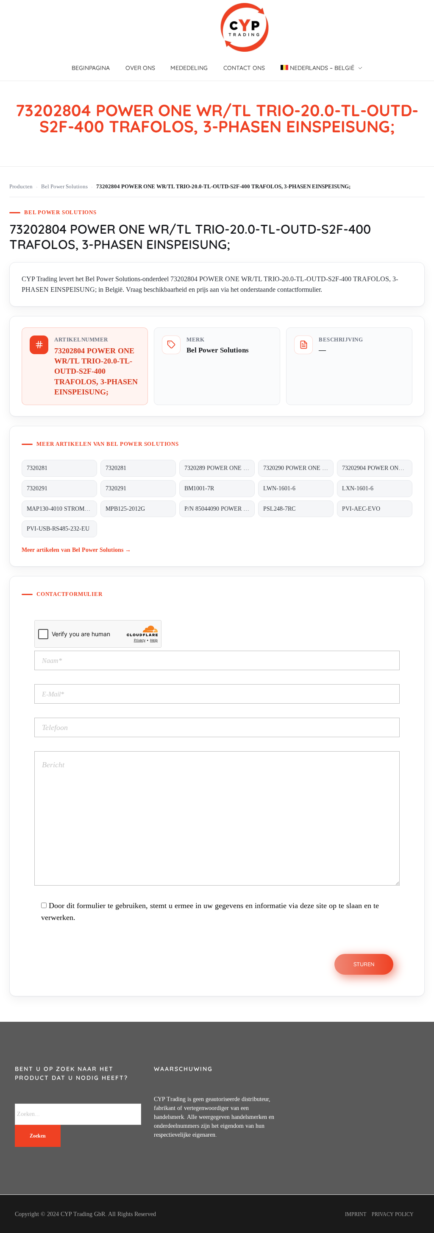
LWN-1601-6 (279, 488)
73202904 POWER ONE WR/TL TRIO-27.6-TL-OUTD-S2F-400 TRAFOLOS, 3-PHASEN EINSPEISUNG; (377, 468)
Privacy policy (393, 1214)
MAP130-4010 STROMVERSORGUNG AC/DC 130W (62, 509)
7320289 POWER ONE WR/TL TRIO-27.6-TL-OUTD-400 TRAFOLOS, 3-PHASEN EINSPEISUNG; (219, 468)
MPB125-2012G (125, 509)
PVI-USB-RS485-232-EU (58, 529)
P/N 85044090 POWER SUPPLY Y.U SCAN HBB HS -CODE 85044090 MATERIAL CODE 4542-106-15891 (219, 509)
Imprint (355, 1214)
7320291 (37, 488)
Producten (21, 187)
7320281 (37, 468)
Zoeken (38, 1136)
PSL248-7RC (279, 509)
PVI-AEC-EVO (361, 509)
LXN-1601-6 (357, 488)
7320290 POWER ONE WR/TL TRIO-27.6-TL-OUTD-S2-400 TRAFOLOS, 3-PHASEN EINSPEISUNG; (298, 468)
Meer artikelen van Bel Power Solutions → (76, 549)
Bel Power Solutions (64, 187)
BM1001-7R (199, 488)
